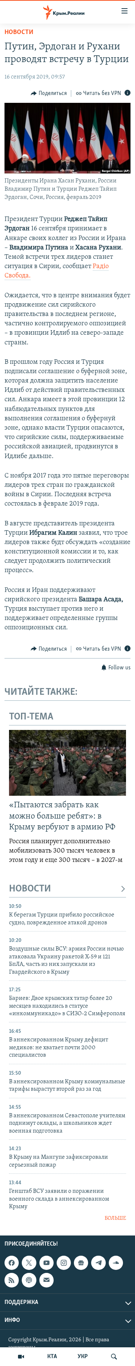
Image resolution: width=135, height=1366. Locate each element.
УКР (83, 1357)
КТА (52, 1357)
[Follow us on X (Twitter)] (29, 1263)
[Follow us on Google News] (81, 1263)
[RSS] (11, 1280)
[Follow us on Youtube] (46, 1263)
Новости (18, 32)
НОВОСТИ (30, 889)
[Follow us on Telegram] (98, 1263)
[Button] (49, 93)
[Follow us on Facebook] (11, 1263)
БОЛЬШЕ (115, 1218)
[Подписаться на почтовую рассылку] (46, 1280)
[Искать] (114, 1356)
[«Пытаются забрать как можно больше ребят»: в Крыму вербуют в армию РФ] (67, 763)
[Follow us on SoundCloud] (116, 1263)
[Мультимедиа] (21, 1356)
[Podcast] (29, 1280)
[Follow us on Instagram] (64, 1263)
